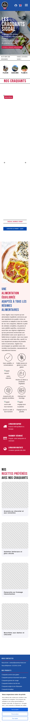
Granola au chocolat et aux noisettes (14, 512)
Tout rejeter (15, 718)
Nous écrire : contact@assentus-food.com (14, 662)
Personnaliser (15, 714)
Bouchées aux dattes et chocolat (14, 633)
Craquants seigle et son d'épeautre (12, 686)
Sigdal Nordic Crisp (14, 221)
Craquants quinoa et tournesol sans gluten (14, 677)
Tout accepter (15, 709)
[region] (15, 707)
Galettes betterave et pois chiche (13, 552)
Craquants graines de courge (10, 680)
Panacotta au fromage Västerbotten (13, 593)
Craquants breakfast (7, 689)
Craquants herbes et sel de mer (11, 683)
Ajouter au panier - (15, 228)
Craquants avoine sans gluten (10, 674)
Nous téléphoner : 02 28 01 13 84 (11, 665)
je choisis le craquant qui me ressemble (12, 47)
